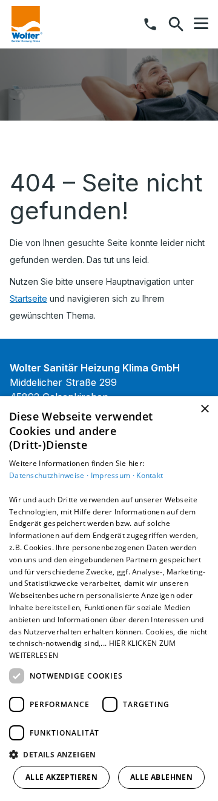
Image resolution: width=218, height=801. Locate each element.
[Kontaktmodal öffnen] (150, 24)
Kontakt (149, 475)
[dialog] (109, 598)
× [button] (204, 409)
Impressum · (114, 475)
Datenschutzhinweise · (50, 475)
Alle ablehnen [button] (161, 777)
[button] (201, 24)
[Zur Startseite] (27, 24)
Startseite (28, 298)
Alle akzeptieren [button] (61, 777)
